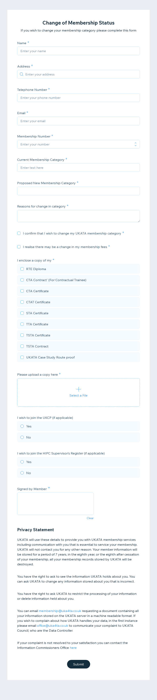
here (73, 648)
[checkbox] (18, 233)
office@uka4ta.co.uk (52, 625)
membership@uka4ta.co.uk (60, 611)
